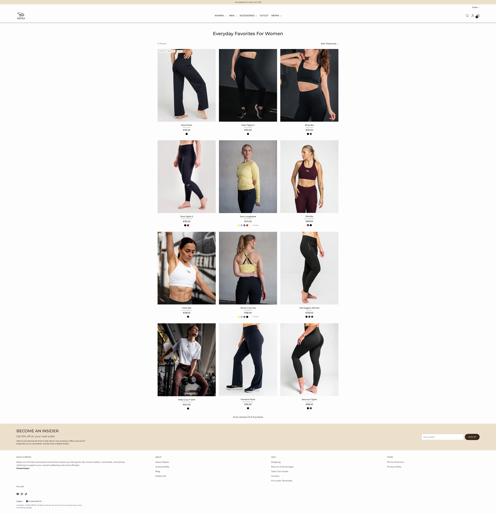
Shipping (275, 462)
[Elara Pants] (187, 85)
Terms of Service (395, 462)
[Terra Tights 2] (187, 176)
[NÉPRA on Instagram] (22, 494)
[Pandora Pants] (248, 359)
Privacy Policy (394, 467)
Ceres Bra (186, 308)
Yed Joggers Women (309, 308)
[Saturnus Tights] (309, 359)
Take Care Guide (279, 471)
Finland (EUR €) (35, 501)
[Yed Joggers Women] (309, 268)
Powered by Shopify (24, 508)
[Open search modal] (467, 15)
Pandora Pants (248, 399)
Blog (157, 471)
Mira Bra (309, 216)
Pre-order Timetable (281, 480)
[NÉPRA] (20, 15)
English (475, 7)
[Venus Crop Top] (248, 268)
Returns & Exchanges (282, 467)
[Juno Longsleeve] (248, 176)
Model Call (160, 476)
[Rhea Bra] (309, 85)
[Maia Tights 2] (248, 85)
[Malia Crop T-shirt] (187, 359)
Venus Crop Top (248, 308)
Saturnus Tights (309, 399)
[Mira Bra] (309, 176)
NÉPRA (33, 505)
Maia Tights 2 (248, 125)
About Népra (162, 462)
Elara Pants (186, 125)
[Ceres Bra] (187, 268)
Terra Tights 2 (186, 216)
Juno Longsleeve (248, 216)
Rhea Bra (309, 125)
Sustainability (162, 467)
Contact (275, 476)
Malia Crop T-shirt (186, 399)
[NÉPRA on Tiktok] (26, 494)
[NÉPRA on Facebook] (18, 494)
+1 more (255, 225)
